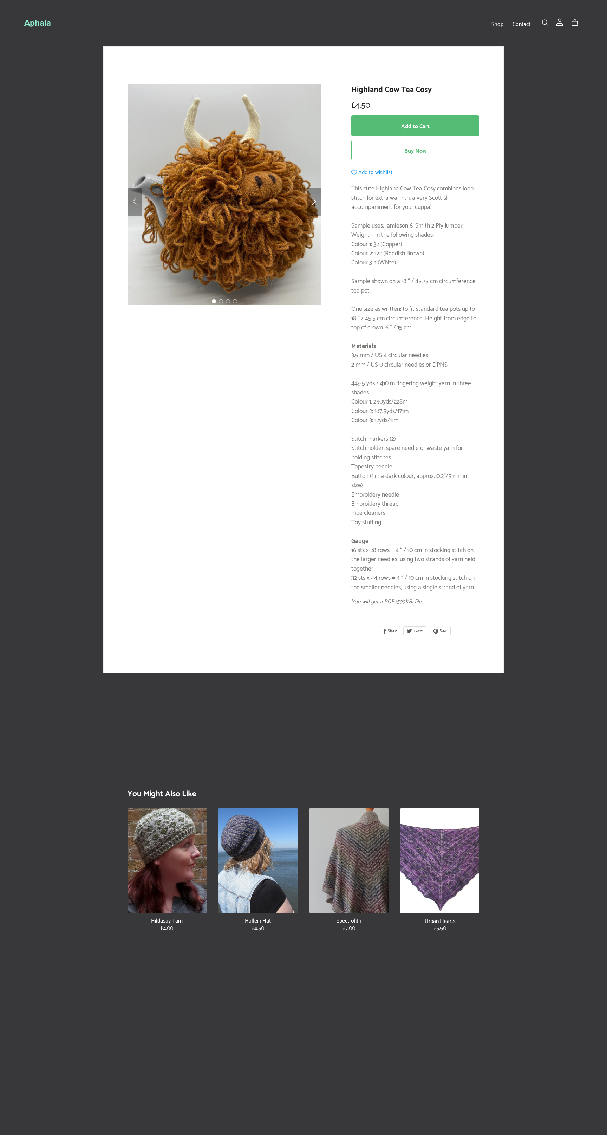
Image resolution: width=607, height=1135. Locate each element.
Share (392, 630)
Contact (521, 23)
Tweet (417, 630)
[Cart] (577, 22)
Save (443, 630)
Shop (497, 23)
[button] (135, 202)
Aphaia (37, 23)
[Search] (545, 22)
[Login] (559, 21)
